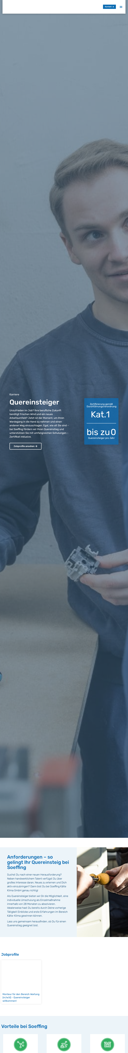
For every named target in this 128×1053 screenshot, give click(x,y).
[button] (121, 7)
